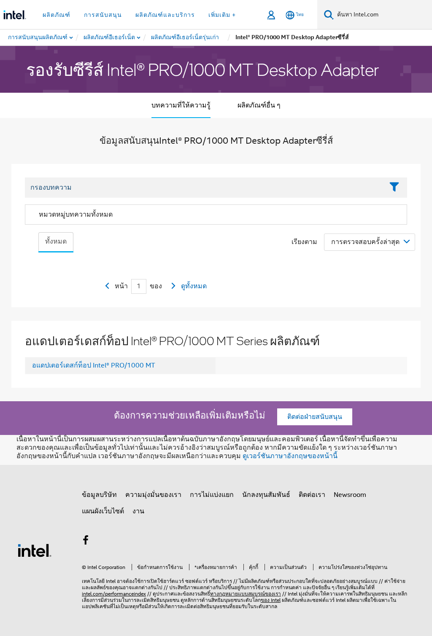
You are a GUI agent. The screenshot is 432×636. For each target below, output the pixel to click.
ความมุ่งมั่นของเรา (153, 495)
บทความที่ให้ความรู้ (181, 105)
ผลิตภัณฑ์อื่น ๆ (259, 105)
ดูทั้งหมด (194, 286)
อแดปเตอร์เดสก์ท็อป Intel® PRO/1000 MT (93, 365)
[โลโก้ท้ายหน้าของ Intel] (34, 550)
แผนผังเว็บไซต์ (103, 511)
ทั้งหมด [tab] (56, 241)
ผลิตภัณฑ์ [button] (56, 15)
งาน (138, 511)
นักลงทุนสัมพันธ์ (266, 495)
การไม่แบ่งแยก (212, 495)
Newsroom (350, 495)
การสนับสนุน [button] (103, 15)
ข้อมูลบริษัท (99, 495)
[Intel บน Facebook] (85, 541)
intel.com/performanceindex (114, 593)
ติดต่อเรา (312, 495)
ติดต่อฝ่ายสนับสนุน (314, 417)
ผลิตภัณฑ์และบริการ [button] (165, 15)
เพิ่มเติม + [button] (222, 15)
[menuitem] (110, 37)
